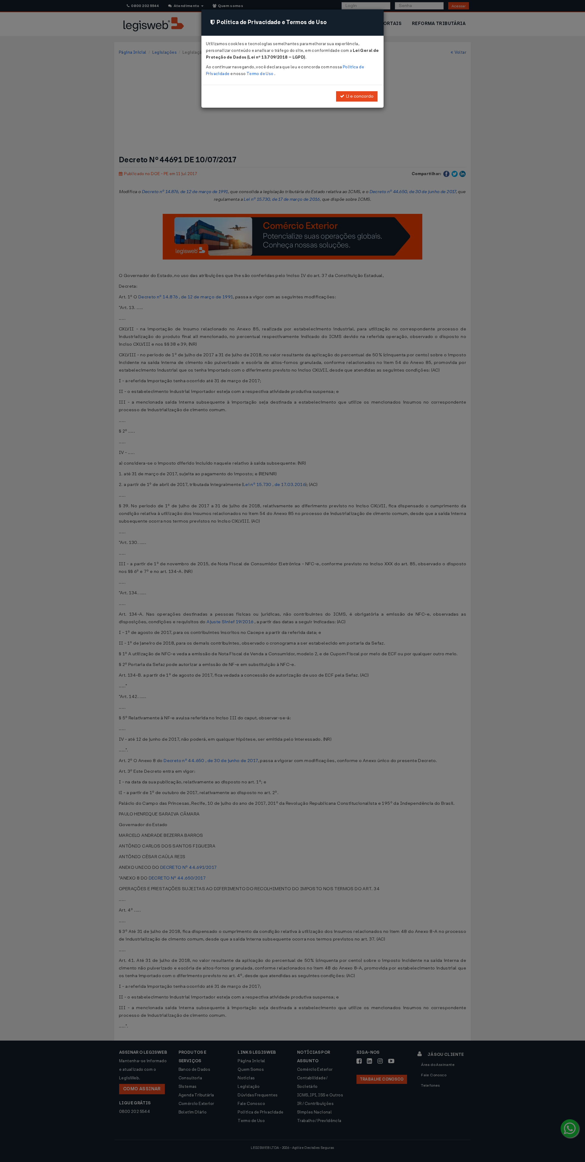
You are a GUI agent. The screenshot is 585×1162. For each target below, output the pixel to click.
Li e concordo (359, 96)
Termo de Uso (260, 73)
